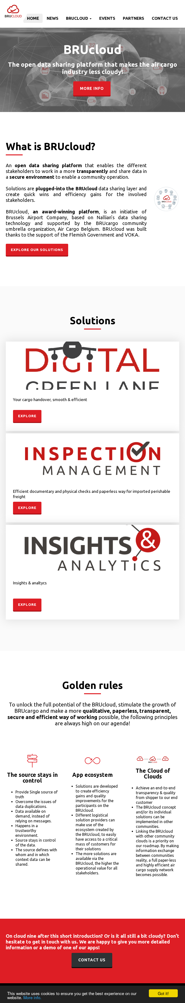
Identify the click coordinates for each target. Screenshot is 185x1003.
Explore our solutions (37, 250)
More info (92, 88)
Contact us (165, 18)
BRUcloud (77, 18)
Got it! (163, 993)
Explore (27, 416)
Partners (133, 18)
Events (107, 18)
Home (33, 18)
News (52, 18)
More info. (32, 997)
